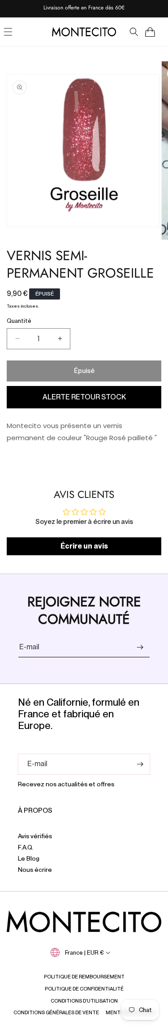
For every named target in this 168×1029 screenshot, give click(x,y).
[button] (134, 32)
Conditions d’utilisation (84, 1001)
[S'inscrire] (140, 647)
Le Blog (28, 858)
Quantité (19, 320)
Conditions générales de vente (56, 1012)
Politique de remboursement (84, 976)
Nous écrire (35, 869)
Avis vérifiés (35, 836)
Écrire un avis (84, 546)
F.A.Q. (25, 847)
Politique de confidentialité (84, 989)
